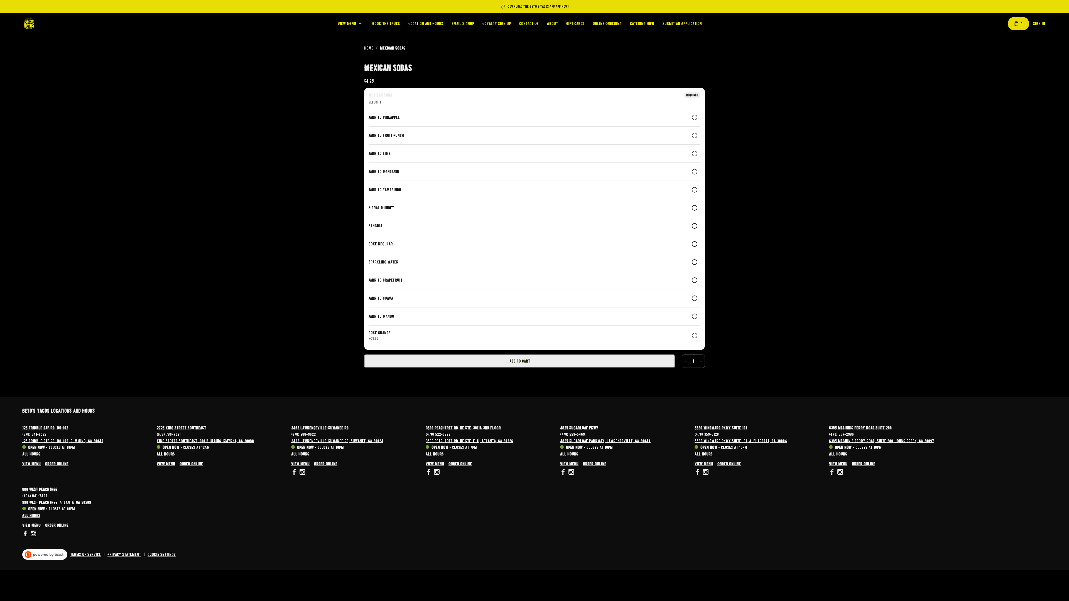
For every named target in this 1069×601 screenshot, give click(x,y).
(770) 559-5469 (572, 434)
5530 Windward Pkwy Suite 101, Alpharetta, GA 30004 (741, 441)
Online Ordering (607, 23)
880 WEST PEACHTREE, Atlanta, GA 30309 (56, 502)
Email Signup (463, 23)
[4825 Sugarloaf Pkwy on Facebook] (563, 473)
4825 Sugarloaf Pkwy (579, 428)
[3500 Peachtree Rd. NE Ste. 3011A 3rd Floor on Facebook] (429, 473)
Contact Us (529, 23)
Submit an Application (682, 23)
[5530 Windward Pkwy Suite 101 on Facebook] (698, 473)
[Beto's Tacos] (29, 24)
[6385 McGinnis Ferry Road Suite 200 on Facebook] (832, 473)
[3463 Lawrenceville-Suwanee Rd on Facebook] (294, 473)
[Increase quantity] (701, 361)
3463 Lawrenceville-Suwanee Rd (320, 428)
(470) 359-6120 (707, 434)
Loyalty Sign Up (496, 23)
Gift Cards (575, 23)
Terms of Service (85, 554)
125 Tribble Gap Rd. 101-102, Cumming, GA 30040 (62, 441)
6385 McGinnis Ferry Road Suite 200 (860, 428)
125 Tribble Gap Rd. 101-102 (45, 428)
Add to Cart (519, 361)
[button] (351, 23)
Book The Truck (386, 23)
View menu (31, 463)
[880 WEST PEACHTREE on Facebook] (25, 534)
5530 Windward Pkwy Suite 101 (721, 428)
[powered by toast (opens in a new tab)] (45, 554)
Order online (56, 463)
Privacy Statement (124, 554)
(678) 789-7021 (169, 434)
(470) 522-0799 (438, 434)
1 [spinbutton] (693, 361)
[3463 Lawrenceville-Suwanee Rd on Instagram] (301, 473)
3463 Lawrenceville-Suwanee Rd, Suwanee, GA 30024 (337, 441)
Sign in (1039, 23)
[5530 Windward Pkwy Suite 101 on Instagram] (705, 473)
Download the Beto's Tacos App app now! (537, 6)
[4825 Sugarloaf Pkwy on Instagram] (570, 473)
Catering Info (642, 23)
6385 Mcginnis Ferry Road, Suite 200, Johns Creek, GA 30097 (881, 441)
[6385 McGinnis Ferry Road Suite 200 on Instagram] (839, 473)
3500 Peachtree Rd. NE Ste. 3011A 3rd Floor (463, 428)
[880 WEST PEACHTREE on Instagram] (32, 534)
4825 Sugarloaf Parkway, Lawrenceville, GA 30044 (605, 441)
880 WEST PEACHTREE (39, 489)
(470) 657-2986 (841, 434)
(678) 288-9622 (303, 434)
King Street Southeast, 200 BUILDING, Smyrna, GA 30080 (205, 441)
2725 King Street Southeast (181, 428)
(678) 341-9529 (34, 434)
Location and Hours (425, 23)
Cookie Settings (162, 554)
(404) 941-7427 (34, 495)
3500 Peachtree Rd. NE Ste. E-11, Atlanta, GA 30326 (469, 441)
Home (368, 48)
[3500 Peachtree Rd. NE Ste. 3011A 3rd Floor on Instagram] (436, 473)
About (552, 23)
